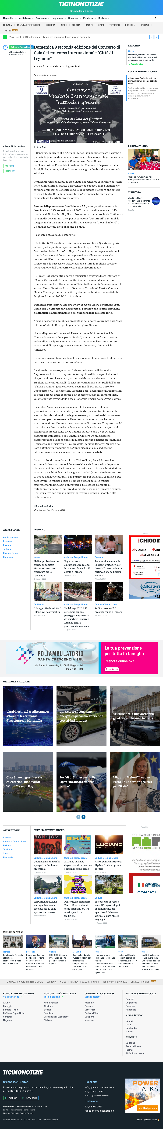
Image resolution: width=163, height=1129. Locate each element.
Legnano (134, 45)
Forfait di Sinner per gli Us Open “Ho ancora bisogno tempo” (78, 781)
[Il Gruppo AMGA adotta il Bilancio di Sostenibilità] (48, 591)
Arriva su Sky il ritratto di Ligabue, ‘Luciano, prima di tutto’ (108, 865)
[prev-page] (130, 215)
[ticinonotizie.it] (81, 4)
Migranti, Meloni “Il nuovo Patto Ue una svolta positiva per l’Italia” (132, 781)
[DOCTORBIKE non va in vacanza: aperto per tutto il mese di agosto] (59, 941)
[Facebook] (61, 518)
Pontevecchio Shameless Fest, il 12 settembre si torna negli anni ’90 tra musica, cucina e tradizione (77, 908)
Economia (30, 952)
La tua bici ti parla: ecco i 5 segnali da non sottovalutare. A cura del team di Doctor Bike (127, 961)
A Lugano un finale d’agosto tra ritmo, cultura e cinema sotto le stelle (142, 81)
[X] (69, 518)
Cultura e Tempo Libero (21, 47)
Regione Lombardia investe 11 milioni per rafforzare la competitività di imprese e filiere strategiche (81, 962)
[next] (157, 37)
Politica (131, 173)
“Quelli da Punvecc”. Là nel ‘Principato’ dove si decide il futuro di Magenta (143, 180)
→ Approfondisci (135, 64)
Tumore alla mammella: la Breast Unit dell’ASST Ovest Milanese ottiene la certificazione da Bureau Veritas (108, 568)
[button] (156, 18)
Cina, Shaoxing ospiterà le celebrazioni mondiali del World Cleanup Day (24, 781)
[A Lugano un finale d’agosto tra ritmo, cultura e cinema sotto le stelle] (78, 844)
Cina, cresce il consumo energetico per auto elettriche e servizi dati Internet (81, 715)
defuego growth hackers (147, 1119)
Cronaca (99, 557)
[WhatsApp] (83, 518)
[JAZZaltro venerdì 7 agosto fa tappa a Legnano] (109, 591)
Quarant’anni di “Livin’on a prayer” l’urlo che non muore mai (47, 865)
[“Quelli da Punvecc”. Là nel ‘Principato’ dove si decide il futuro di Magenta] (144, 159)
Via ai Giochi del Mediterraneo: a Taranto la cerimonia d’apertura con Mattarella (49, 36)
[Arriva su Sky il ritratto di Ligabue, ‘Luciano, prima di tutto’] (109, 844)
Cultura (98, 898)
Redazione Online (18, 52)
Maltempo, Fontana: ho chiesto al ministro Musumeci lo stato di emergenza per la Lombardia (142, 57)
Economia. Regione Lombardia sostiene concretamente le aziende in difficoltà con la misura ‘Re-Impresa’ (35, 962)
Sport (120, 952)
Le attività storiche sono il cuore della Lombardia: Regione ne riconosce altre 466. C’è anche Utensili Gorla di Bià (151, 962)
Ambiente (39, 604)
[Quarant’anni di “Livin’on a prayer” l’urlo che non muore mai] (48, 844)
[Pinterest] (76, 518)
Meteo (131, 51)
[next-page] (135, 215)
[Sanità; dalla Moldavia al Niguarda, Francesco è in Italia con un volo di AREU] (13, 941)
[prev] (151, 37)
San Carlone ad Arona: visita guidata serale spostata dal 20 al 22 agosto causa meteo (45, 907)
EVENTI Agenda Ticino (142, 71)
